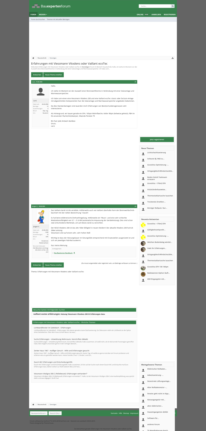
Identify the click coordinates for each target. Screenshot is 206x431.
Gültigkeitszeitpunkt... (156, 230)
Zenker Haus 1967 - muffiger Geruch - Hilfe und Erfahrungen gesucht (61, 350)
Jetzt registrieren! (157, 139)
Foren (33, 14)
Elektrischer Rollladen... (157, 369)
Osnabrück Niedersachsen (43, 242)
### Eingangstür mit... (156, 279)
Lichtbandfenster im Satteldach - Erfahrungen (52, 328)
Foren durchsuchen (38, 19)
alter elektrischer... (155, 406)
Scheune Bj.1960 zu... (155, 159)
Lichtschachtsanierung (156, 152)
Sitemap (126, 413)
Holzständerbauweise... (156, 189)
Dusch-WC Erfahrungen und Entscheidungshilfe (53, 362)
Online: (142, 14)
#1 (135, 82)
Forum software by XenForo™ (50, 421)
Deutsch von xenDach (83, 421)
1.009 (46, 232)
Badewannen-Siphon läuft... (158, 273)
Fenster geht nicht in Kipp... (158, 393)
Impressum (134, 413)
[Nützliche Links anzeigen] (172, 58)
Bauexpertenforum (38, 413)
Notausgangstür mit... (156, 400)
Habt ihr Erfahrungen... (156, 248)
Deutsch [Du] (54, 413)
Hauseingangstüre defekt (157, 412)
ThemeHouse (48, 423)
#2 (135, 206)
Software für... (153, 418)
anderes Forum (153, 424)
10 (47, 106)
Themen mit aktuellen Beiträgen (58, 19)
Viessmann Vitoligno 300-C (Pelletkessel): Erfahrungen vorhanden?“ (60, 374)
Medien (42, 14)
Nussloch (45, 113)
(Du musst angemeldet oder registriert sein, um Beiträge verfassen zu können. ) (109, 263)
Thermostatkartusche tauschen (160, 196)
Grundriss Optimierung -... (158, 165)
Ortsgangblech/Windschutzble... (160, 171)
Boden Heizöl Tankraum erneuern (157, 178)
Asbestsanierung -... (155, 375)
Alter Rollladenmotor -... (157, 387)
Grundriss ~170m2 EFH (156, 183)
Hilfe (120, 413)
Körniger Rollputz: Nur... (157, 208)
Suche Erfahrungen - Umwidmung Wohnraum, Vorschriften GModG (61, 339)
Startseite (114, 413)
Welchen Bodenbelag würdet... (159, 242)
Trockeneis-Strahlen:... (156, 202)
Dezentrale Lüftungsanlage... (159, 381)
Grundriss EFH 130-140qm (157, 267)
